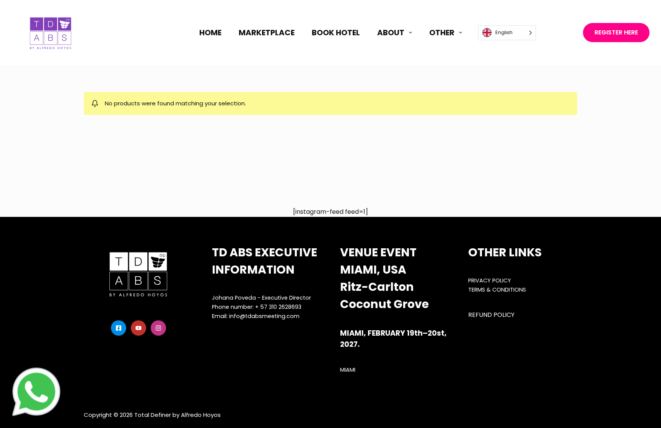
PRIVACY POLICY (489, 280)
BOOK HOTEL (336, 32)
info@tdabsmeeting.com (264, 316)
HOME (210, 32)
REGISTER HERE (616, 32)
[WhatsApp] (36, 391)
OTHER (441, 32)
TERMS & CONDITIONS (497, 290)
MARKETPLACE (267, 32)
